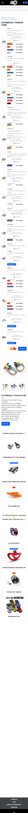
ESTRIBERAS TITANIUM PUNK (8, 19)
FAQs (14, 802)
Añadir (23, 348)
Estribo (13, 17)
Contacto (14, 799)
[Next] (25, 386)
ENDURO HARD (6, 17)
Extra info (17, 40)
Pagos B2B (14, 807)
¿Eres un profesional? (14, 804)
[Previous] (3, 386)
